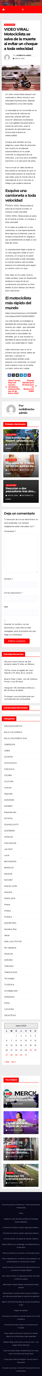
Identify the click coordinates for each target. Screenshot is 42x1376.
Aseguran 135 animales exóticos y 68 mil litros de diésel (20, 1178)
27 (7, 1055)
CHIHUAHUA (10, 763)
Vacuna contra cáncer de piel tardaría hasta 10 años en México (21, 1099)
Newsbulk (34, 1204)
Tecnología (9, 978)
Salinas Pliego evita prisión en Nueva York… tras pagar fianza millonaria (21, 1343)
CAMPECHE (9, 744)
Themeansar (21, 1208)
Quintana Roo (10, 929)
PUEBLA (8, 917)
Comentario (10, 531)
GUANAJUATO (11, 824)
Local (6, 855)
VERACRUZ (9, 997)
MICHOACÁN (10, 861)
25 (31, 1050)
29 (16, 1055)
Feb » (13, 1062)
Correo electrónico (13, 593)
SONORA (8, 960)
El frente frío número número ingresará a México (21, 1227)
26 (35, 1050)
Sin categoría (9, 24)
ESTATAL (8, 818)
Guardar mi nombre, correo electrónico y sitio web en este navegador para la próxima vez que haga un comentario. (20, 629)
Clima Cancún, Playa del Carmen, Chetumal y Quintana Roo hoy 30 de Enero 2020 (14, 387)
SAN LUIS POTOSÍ (13, 941)
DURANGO (9, 800)
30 (21, 1055)
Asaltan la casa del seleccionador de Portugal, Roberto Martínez (21, 1220)
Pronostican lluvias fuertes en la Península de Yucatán (21, 1326)
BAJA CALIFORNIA (13, 732)
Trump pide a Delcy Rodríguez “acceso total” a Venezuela (21, 1360)
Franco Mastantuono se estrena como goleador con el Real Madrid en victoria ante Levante (21, 1260)
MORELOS (9, 867)
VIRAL (7, 1003)
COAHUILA (9, 769)
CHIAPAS (8, 757)
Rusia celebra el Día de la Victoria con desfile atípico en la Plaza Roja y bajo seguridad (21, 1334)
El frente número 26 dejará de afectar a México (21, 1239)
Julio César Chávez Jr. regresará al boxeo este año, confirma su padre (21, 1277)
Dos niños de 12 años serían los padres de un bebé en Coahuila (20, 466)
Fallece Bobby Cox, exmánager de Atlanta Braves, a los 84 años (21, 1245)
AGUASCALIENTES (13, 726)
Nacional (8, 874)
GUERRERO (9, 831)
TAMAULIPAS (10, 972)
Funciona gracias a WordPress (13, 1204)
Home (21, 1213)
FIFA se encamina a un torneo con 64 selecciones (21, 1253)
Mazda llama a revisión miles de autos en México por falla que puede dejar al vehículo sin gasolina (21, 1294)
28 (11, 1055)
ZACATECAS (10, 1015)
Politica (7, 911)
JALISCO (8, 849)
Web (6, 607)
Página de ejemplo (21, 1310)
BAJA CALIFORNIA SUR (15, 738)
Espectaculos (10, 812)
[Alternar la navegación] (23, 9)
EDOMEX (8, 806)
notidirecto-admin (23, 55)
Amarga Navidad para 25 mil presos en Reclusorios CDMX (28, 386)
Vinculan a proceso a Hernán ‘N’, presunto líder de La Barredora (21, 1369)
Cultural (7, 787)
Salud (6, 935)
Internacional (10, 843)
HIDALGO (8, 837)
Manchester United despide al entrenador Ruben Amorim (21, 1286)
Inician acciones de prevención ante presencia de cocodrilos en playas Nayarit (21, 1268)
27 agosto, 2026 (15, 1104)
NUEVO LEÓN (10, 886)
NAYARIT (8, 880)
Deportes (8, 794)
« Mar (6, 1062)
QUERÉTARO (10, 923)
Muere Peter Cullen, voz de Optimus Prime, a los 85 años (19, 1152)
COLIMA (8, 775)
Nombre (8, 579)
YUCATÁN (9, 1009)
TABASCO (9, 966)
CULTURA (8, 781)
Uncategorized (11, 991)
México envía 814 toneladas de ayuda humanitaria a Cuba (21, 1303)
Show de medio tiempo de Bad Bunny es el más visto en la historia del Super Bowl (21, 1352)
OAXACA (8, 892)
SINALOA (8, 954)
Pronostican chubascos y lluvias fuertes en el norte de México (21, 1317)
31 (26, 1055)
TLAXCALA (9, 984)
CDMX (7, 751)
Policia (7, 904)
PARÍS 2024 (9, 898)
